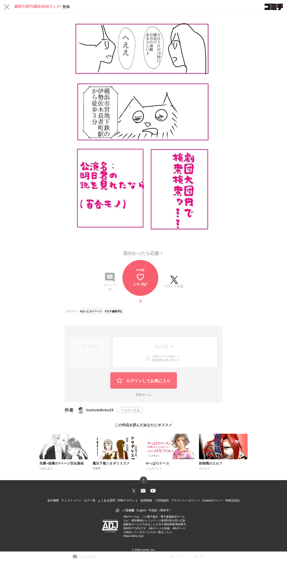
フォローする (130, 410)
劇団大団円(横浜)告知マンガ (37, 6)
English (141, 510)
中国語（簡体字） (160, 510)
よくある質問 (106, 500)
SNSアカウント (127, 500)
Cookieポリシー (212, 500)
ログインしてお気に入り (148, 380)
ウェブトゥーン (71, 500)
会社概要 (53, 500)
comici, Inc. (148, 549)
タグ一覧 (90, 500)
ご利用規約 (161, 500)
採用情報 (146, 500)
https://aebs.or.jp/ (133, 536)
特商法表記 (232, 500)
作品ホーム (143, 394)
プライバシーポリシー (185, 500)
